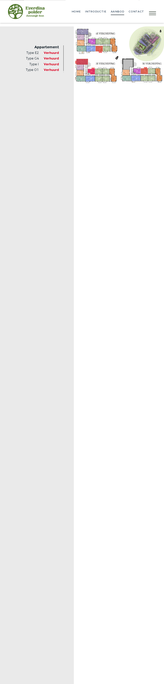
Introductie (95, 11)
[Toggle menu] (152, 13)
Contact (136, 11)
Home (76, 11)
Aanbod (117, 11)
